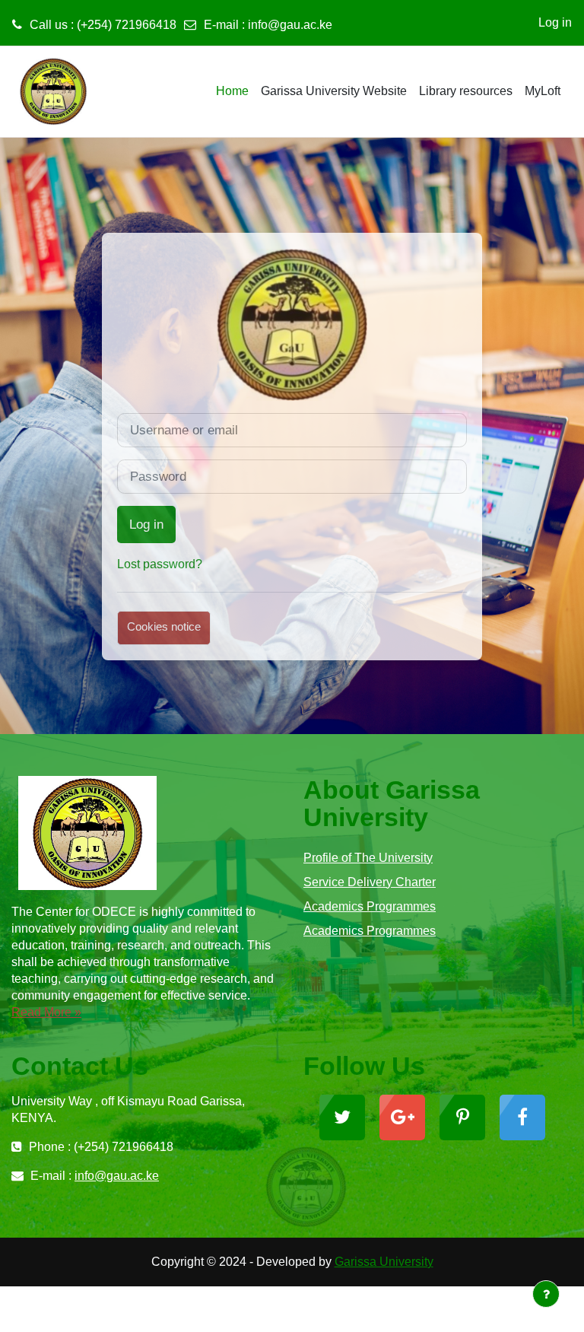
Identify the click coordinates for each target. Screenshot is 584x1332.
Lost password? (159, 564)
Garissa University (384, 1261)
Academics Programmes (369, 906)
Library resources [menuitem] (466, 90)
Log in (555, 22)
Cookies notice (164, 627)
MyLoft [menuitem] (542, 90)
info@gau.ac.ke (290, 24)
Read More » (46, 1012)
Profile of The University (368, 857)
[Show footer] (546, 1294)
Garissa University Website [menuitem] (334, 90)
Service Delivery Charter (369, 882)
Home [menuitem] (232, 90)
